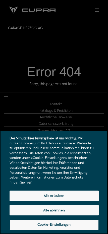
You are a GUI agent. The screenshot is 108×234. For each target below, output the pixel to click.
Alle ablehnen (54, 210)
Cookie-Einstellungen (54, 224)
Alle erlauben (54, 196)
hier (29, 182)
